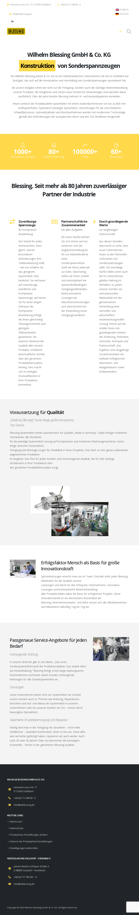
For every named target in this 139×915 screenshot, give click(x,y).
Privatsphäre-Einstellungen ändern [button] (29, 834)
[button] (120, 31)
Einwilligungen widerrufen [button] (24, 848)
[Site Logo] (16, 31)
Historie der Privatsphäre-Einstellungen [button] (31, 841)
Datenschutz (17, 828)
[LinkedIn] (12, 21)
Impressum (16, 821)
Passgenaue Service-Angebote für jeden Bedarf (48, 643)
